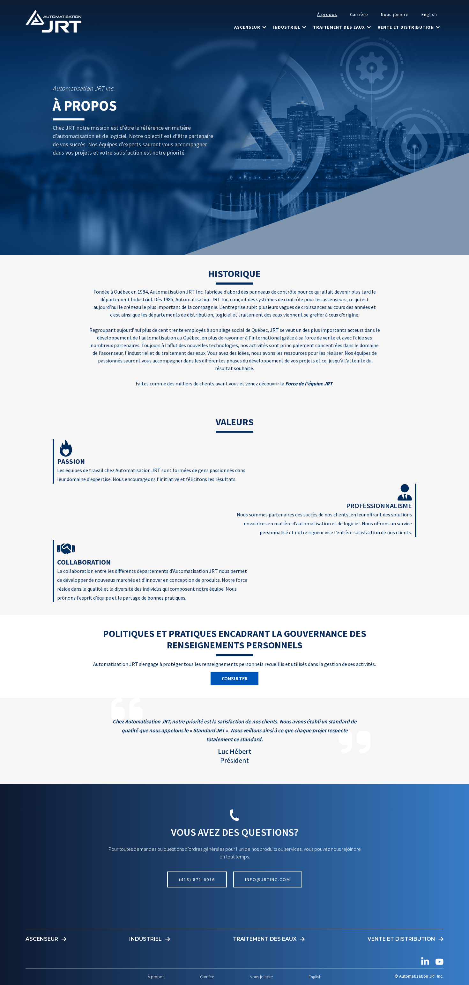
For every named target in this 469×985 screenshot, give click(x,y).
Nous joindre (395, 14)
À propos (327, 14)
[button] (250, 27)
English (429, 14)
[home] (53, 21)
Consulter (235, 678)
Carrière (359, 14)
